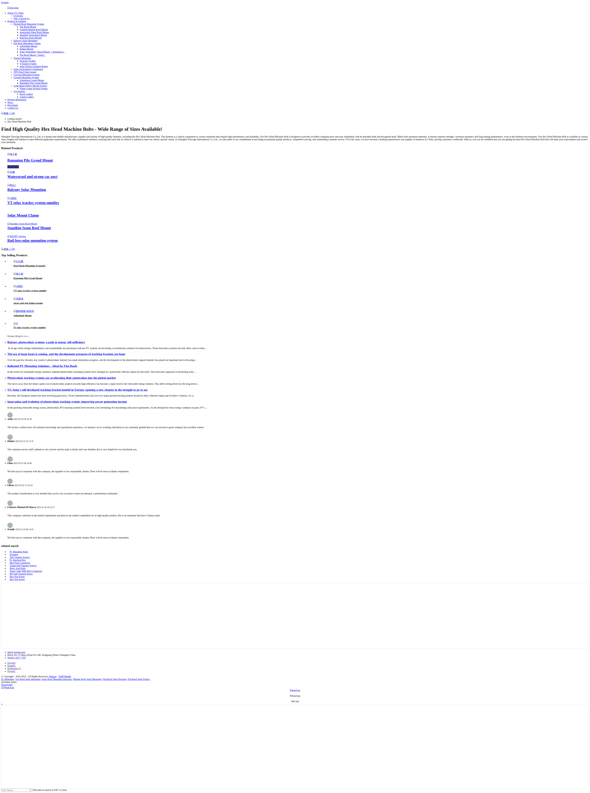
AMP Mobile (64, 676)
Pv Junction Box (18, 560)
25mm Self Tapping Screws (23, 565)
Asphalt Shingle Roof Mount (34, 29)
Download (12, 105)
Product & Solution (16, 21)
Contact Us (12, 108)
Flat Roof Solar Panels (138, 679)
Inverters (14, 554)
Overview (18, 15)
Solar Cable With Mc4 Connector (26, 571)
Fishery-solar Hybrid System (33, 88)
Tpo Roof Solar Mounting (28, 679)
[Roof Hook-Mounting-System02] (18, 261)
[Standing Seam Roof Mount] (22, 223)
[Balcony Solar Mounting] (11, 185)
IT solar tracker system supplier (30, 327)
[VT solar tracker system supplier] (12, 198)
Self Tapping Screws (20, 557)
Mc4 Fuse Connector (20, 562)
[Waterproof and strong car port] (11, 172)
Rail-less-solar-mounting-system (32, 240)
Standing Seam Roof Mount (33, 35)
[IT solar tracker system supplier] (16, 323)
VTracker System (28, 63)
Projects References (16, 99)
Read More (13, 166)
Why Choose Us (22, 18)
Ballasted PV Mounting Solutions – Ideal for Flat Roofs (42, 366)
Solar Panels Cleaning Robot (34, 66)
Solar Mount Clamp (23, 215)
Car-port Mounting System (26, 74)
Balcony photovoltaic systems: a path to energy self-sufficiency (46, 342)
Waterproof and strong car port (32, 177)
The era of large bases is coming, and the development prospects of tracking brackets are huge (66, 354)
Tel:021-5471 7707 (16, 657)
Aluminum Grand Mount (32, 80)
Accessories (19, 91)
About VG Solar (15, 13)
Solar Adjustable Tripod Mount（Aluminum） (42, 52)
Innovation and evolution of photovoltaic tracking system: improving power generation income (67, 401)
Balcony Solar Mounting (25, 40)
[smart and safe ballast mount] (18, 298)
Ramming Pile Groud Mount (33, 83)
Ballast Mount (26, 49)
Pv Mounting (7, 679)
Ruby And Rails (17, 568)
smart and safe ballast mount (28, 303)
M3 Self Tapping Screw (21, 574)
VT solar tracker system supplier (33, 203)
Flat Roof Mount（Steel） (33, 55)
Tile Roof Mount (28, 27)
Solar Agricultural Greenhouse (28, 69)
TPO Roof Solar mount (25, 72)
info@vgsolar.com (16, 652)
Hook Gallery (26, 94)
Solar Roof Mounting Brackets (57, 679)
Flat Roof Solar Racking (114, 679)
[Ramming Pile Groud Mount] (12, 154)
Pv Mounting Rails (19, 551)
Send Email (6, 684)
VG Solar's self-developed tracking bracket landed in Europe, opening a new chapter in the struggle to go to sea (77, 389)
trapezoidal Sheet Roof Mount (34, 32)
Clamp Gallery (27, 97)
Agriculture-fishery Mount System (30, 85)
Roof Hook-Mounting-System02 (29, 266)
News (10, 102)
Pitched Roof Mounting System (29, 24)
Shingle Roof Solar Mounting (87, 679)
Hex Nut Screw (17, 576)
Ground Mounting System (26, 77)
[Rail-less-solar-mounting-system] (16, 236)
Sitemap (53, 676)
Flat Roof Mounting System (27, 43)
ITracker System (27, 61)
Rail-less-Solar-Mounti (31, 38)
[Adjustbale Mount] (24, 311)
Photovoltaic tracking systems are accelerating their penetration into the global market (61, 377)
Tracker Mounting (22, 58)
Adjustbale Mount (28, 46)
